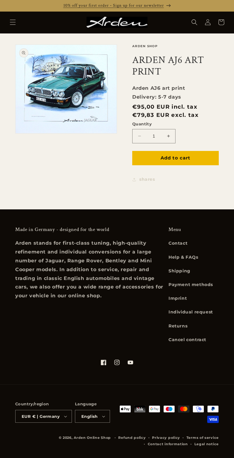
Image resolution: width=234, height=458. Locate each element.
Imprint (177, 298)
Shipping (179, 271)
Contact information (168, 444)
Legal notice (206, 444)
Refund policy (132, 437)
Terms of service (202, 437)
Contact (177, 243)
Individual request (190, 312)
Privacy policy (166, 437)
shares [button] (147, 179)
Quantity (142, 123)
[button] (13, 22)
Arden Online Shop (92, 437)
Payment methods (190, 284)
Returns (177, 326)
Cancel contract (187, 339)
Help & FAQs (183, 257)
